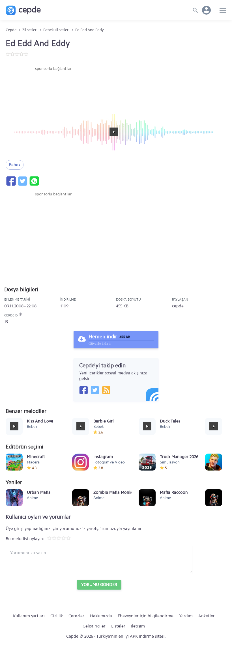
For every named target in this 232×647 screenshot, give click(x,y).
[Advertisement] (53, 88)
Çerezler (76, 615)
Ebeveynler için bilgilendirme (145, 615)
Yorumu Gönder (99, 584)
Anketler (206, 615)
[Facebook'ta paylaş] (11, 181)
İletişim (138, 626)
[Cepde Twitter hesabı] (95, 390)
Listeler (118, 626)
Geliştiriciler (94, 626)
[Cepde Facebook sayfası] (83, 390)
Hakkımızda (101, 615)
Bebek (14, 164)
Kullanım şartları (29, 615)
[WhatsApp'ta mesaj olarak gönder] (34, 181)
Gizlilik (56, 615)
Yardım (186, 615)
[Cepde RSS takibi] (106, 390)
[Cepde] (23, 10)
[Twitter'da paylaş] (22, 181)
